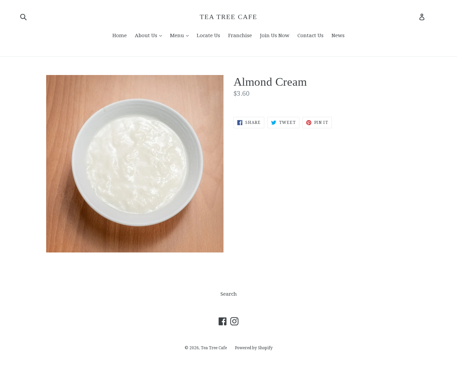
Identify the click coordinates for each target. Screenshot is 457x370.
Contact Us (310, 35)
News (338, 35)
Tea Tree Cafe (228, 16)
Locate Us (208, 35)
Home (119, 35)
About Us (150, 35)
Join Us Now (274, 35)
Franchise (240, 35)
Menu (181, 35)
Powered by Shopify (254, 348)
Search (228, 294)
